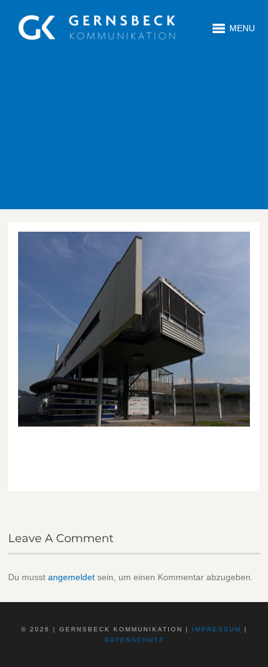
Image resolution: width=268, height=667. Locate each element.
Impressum (216, 629)
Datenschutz (134, 639)
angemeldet (71, 577)
